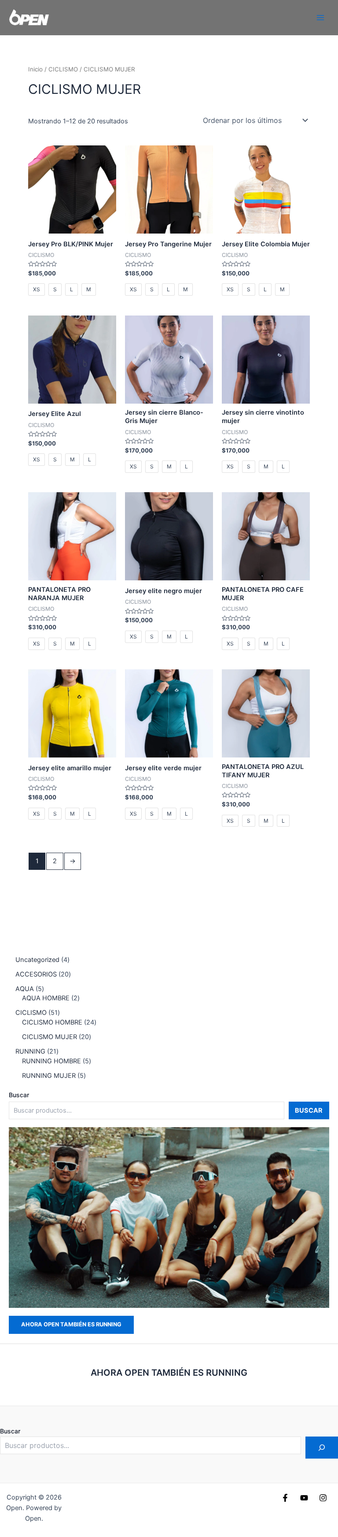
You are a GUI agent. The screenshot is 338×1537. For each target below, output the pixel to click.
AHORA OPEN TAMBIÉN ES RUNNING (71, 1324)
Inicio (35, 69)
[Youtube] (304, 1498)
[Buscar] (321, 1448)
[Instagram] (323, 1498)
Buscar (19, 1095)
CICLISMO (63, 69)
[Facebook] (285, 1498)
